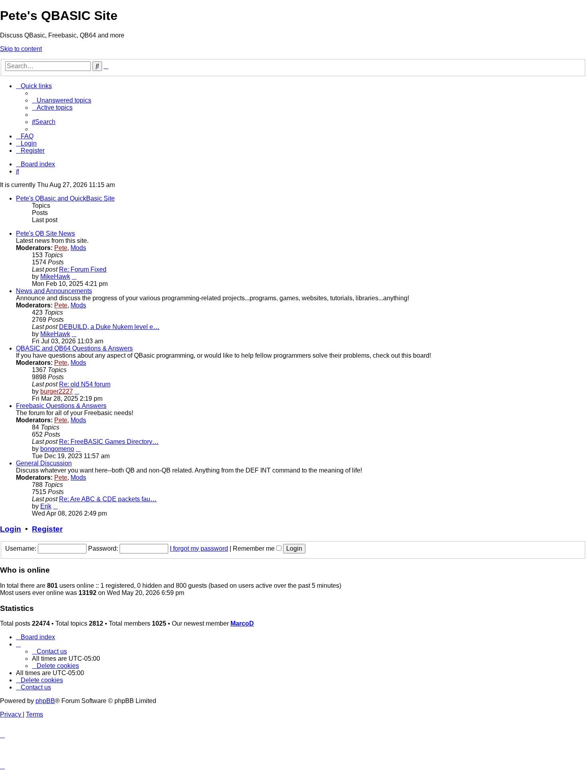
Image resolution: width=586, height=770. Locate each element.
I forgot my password (199, 548)
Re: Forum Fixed (82, 269)
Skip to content (21, 48)
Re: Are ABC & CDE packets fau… (108, 499)
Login (10, 529)
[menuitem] (61, 100)
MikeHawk (55, 276)
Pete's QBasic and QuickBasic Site (65, 198)
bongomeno (57, 448)
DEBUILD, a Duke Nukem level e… (109, 326)
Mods (78, 247)
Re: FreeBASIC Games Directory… (109, 441)
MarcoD (242, 623)
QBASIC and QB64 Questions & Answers (74, 348)
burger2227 (56, 391)
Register (47, 529)
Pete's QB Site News (45, 233)
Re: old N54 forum (84, 384)
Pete (60, 247)
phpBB (45, 700)
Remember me (254, 548)
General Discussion (44, 463)
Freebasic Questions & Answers (61, 405)
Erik (45, 506)
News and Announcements (54, 291)
